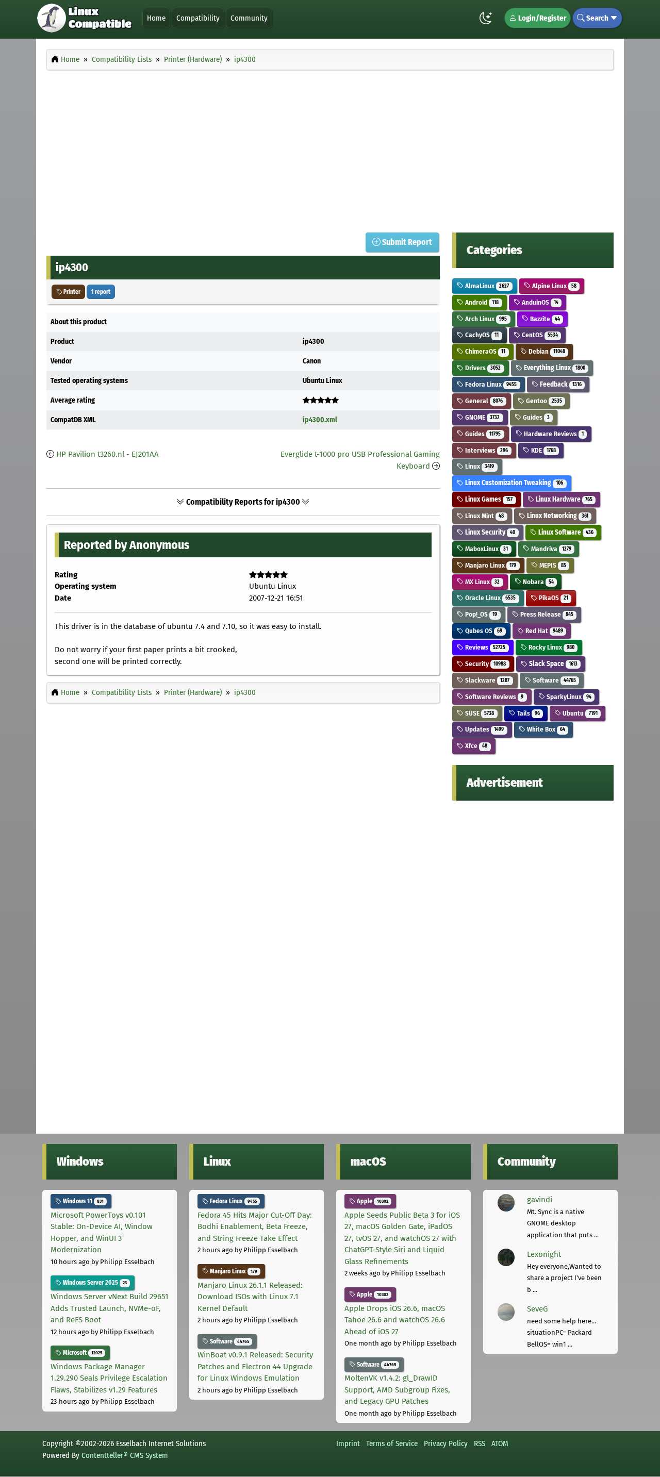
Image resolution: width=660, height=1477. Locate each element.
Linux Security (489, 532)
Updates (484, 729)
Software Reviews (493, 697)
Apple (371, 1201)
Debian (546, 351)
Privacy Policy (446, 1443)
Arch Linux (485, 319)
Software (553, 680)
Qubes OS (483, 631)
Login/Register (541, 18)
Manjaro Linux (490, 565)
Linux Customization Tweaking (513, 483)
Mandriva (550, 549)
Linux (479, 466)
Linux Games (488, 499)
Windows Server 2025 (94, 1282)
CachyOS (481, 335)
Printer (71, 291)
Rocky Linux (550, 647)
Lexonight (544, 1254)
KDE (543, 450)
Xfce (475, 746)
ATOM (499, 1443)
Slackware (486, 680)
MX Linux (482, 582)
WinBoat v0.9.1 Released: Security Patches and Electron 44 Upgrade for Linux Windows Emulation (255, 1366)
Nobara (537, 582)
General (483, 401)
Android (481, 302)
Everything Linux (553, 368)
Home (156, 18)
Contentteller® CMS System (124, 1455)
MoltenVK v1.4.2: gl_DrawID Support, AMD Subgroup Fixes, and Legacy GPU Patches (397, 1389)
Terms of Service (392, 1443)
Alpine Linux (553, 286)
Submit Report (406, 242)
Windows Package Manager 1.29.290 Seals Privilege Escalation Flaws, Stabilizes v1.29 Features (109, 1378)
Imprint (348, 1443)
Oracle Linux (490, 598)
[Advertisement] (330, 148)
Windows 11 (82, 1201)
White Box (545, 729)
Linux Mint (484, 516)
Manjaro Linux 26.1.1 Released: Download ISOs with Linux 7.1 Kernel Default (250, 1297)
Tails (528, 713)
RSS (479, 1443)
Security (485, 664)
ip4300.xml (320, 420)
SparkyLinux (568, 697)
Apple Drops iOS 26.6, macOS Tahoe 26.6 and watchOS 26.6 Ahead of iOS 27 (394, 1320)
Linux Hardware (563, 499)
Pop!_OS (480, 614)
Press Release (546, 614)
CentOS (539, 335)
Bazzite (544, 319)
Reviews (484, 647)
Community (249, 18)
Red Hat (543, 631)
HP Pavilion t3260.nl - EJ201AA (107, 454)
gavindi (539, 1199)
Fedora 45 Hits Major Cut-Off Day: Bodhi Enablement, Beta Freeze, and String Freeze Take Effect (254, 1226)
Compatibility (198, 18)
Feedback (560, 384)
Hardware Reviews (553, 434)
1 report (100, 291)
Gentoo (543, 401)
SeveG (537, 1309)
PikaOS (552, 598)
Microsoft (81, 1352)
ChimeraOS (484, 351)
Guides (535, 417)
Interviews (486, 450)
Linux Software (565, 532)
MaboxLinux (486, 549)
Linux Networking (556, 516)
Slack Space (552, 664)
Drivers (482, 368)
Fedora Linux (490, 384)
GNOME (482, 417)
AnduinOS (539, 302)
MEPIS (552, 565)
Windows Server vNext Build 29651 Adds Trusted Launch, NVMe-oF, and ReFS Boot (110, 1308)
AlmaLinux (486, 286)
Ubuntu (579, 713)
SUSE (479, 713)
